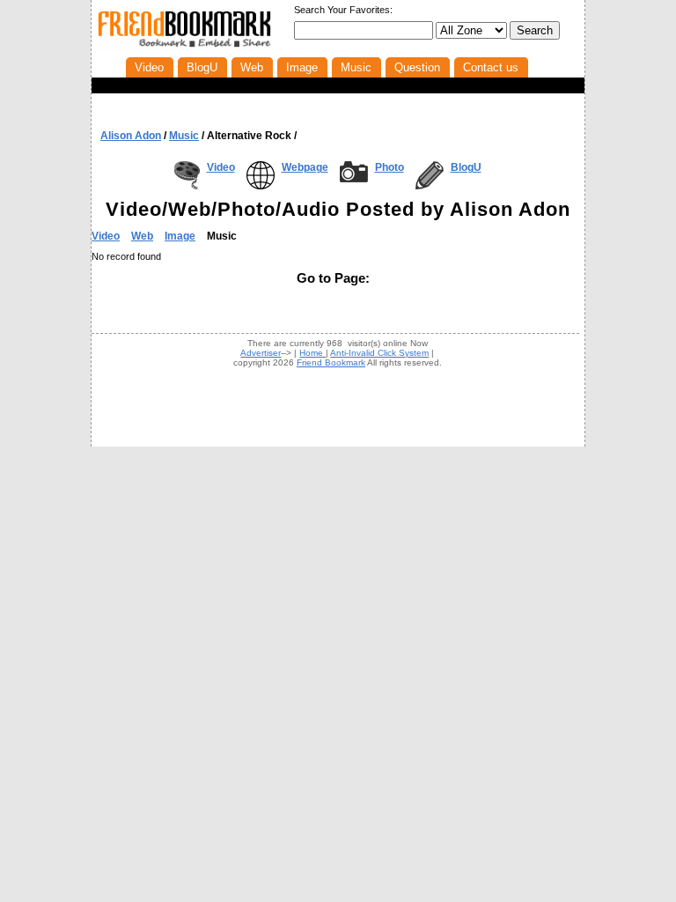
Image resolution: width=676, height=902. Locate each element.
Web (142, 236)
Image (180, 236)
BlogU (466, 167)
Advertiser (260, 353)
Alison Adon (130, 135)
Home (312, 353)
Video (221, 167)
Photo (389, 167)
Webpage (305, 167)
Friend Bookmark (331, 362)
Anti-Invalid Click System (379, 353)
